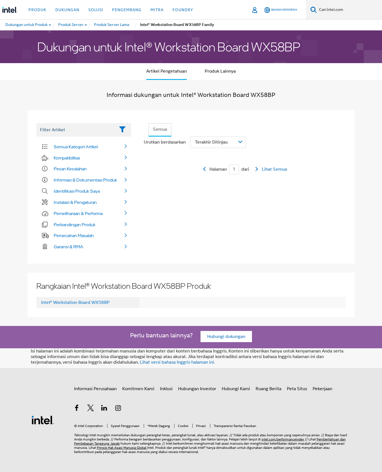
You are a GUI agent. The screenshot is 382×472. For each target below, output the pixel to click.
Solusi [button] (95, 9)
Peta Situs (297, 389)
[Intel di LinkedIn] (104, 409)
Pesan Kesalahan (70, 168)
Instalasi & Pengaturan (75, 202)
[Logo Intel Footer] (43, 420)
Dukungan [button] (67, 9)
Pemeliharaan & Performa (78, 213)
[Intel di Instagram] (118, 409)
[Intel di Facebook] (76, 409)
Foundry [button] (183, 9)
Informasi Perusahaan (95, 389)
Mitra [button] (157, 9)
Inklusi (166, 389)
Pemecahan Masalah (74, 235)
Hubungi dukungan (226, 336)
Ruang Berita (268, 389)
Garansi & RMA (68, 246)
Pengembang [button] (127, 9)
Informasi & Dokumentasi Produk (85, 180)
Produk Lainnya (220, 71)
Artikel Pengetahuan (166, 71)
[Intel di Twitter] (90, 409)
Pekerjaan (322, 389)
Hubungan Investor (197, 389)
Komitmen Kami (138, 389)
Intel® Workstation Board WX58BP (75, 302)
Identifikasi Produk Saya (77, 191)
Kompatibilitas (67, 158)
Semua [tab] (160, 129)
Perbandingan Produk (75, 224)
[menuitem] (71, 25)
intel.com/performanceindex (282, 439)
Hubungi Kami (236, 389)
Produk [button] (37, 9)
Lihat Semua (274, 169)
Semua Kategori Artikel (76, 146)
